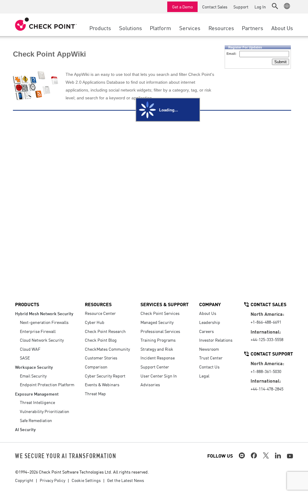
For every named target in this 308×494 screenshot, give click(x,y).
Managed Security (157, 322)
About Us (207, 313)
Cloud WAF (30, 349)
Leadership (209, 322)
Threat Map (95, 393)
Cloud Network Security (42, 340)
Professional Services (160, 331)
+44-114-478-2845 (267, 389)
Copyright (24, 480)
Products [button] (100, 28)
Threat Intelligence (37, 402)
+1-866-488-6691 (266, 322)
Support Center (154, 367)
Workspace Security (34, 367)
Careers (206, 331)
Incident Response (157, 358)
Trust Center (211, 358)
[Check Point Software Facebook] (254, 455)
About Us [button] (282, 28)
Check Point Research (105, 331)
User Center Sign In (158, 376)
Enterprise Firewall (38, 331)
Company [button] (210, 304)
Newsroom (209, 349)
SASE (25, 358)
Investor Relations (216, 340)
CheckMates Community (107, 349)
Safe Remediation (36, 420)
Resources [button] (221, 28)
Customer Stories (101, 358)
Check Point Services (160, 313)
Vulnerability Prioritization (44, 411)
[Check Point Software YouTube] (290, 456)
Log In (260, 7)
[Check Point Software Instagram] (242, 455)
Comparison (96, 367)
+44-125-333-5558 (267, 339)
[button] (275, 6)
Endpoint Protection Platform (47, 384)
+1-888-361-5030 (266, 371)
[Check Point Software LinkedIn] (278, 455)
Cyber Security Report (105, 376)
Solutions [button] (130, 28)
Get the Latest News (125, 480)
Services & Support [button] (164, 304)
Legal (204, 376)
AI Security (25, 429)
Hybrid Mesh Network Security (44, 313)
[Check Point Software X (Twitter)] (266, 455)
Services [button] (189, 28)
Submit (280, 62)
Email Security (33, 376)
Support (240, 7)
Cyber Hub (94, 322)
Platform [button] (160, 28)
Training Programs (158, 340)
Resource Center (100, 313)
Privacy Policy (52, 480)
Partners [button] (252, 28)
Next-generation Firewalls (44, 322)
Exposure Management (37, 393)
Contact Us (209, 367)
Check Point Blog (101, 340)
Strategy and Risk (156, 349)
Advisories (150, 384)
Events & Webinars (102, 384)
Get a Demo (182, 7)
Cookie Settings (86, 480)
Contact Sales (214, 7)
